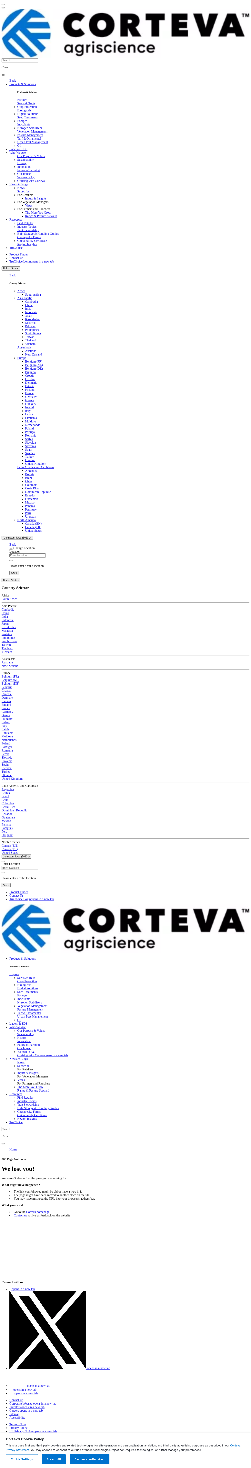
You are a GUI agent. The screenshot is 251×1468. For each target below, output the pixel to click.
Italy (28, 410)
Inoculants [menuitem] (23, 124)
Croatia (29, 375)
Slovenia (30, 446)
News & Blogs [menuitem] (18, 184)
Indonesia (31, 312)
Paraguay (31, 509)
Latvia (29, 414)
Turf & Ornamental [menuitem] (29, 138)
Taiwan (29, 336)
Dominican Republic (38, 492)
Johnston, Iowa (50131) (16, 856)
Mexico (30, 502)
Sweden (30, 453)
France (29, 393)
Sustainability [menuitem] (25, 159)
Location (14, 551)
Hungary (30, 403)
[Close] (11, 549)
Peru (28, 513)
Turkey (29, 456)
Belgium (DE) (34, 368)
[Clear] (11, 560)
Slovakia (30, 442)
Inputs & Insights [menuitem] (35, 198)
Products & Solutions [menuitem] (22, 84)
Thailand (30, 340)
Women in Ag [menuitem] (26, 177)
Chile (28, 481)
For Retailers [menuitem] (25, 195)
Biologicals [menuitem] (24, 110)
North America (26, 520)
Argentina (31, 470)
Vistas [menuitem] (29, 205)
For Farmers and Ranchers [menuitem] (33, 209)
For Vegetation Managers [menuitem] (32, 202)
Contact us (20, 1215)
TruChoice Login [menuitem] (31, 261)
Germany (31, 396)
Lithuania (31, 418)
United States (11, 268)
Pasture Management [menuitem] (30, 135)
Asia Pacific (24, 298)
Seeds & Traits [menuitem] (26, 103)
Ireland (29, 407)
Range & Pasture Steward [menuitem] (41, 216)
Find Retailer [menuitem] (25, 223)
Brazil (29, 477)
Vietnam (30, 344)
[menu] (3, 4)
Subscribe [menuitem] (23, 191)
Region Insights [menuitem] (27, 244)
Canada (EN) (33, 523)
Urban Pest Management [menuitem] (32, 142)
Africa (21, 291)
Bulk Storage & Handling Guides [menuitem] (38, 233)
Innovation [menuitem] (24, 166)
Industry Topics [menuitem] (26, 226)
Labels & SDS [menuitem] (18, 149)
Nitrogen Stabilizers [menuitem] (29, 128)
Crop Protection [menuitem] (27, 106)
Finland (30, 389)
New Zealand (33, 354)
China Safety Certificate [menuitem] (32, 240)
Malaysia (30, 322)
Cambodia (31, 301)
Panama (30, 506)
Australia (30, 351)
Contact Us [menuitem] (16, 258)
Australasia (24, 347)
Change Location (24, 548)
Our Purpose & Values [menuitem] (31, 156)
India (28, 308)
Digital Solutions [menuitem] (27, 113)
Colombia (31, 484)
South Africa (33, 294)
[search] (3, 75)
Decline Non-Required (90, 1459)
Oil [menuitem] (19, 145)
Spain (28, 449)
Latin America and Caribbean (35, 467)
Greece (29, 400)
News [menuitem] (21, 187)
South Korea (33, 333)
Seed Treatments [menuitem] (27, 117)
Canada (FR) (33, 527)
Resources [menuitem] (15, 219)
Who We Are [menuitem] (17, 152)
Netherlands (32, 425)
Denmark (31, 382)
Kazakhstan (32, 319)
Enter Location (11, 863)
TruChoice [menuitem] (16, 247)
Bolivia (29, 474)
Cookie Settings (22, 1459)
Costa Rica (32, 488)
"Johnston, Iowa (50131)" (17, 537)
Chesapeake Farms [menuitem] (29, 237)
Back (12, 80)
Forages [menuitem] (22, 121)
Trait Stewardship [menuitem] (28, 230)
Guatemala (31, 499)
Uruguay (30, 516)
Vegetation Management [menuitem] (32, 131)
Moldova (30, 421)
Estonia (29, 386)
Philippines (32, 329)
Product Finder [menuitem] (18, 254)
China (29, 305)
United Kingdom (35, 463)
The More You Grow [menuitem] (38, 212)
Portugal (30, 432)
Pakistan (30, 326)
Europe (21, 358)
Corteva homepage (37, 1212)
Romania (30, 435)
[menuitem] (22, 99)
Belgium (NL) (34, 365)
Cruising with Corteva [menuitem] (31, 180)
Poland (29, 428)
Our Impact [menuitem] (24, 173)
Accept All (54, 1459)
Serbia (29, 439)
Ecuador (30, 495)
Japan (28, 315)
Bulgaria (30, 372)
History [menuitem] (21, 163)
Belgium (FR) (33, 361)
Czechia (30, 379)
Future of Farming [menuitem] (28, 170)
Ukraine (30, 460)
